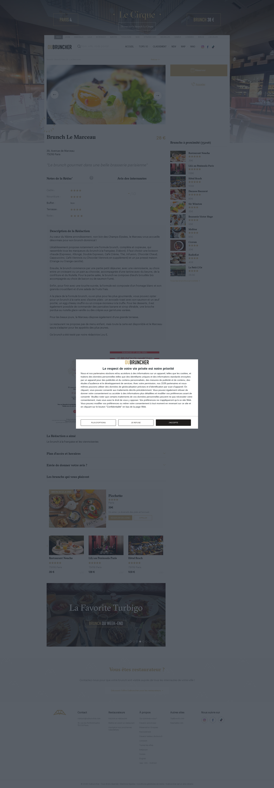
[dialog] (137, 394)
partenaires (99, 373)
